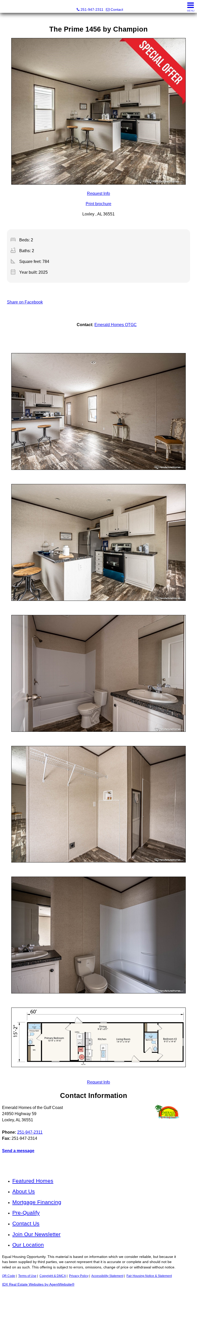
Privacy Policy (78, 1275)
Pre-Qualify (26, 1213)
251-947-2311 (30, 1132)
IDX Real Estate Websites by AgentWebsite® (38, 1284)
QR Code (8, 1275)
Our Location (28, 1245)
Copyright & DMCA (53, 1275)
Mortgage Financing (36, 1202)
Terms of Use (27, 1275)
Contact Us (26, 1223)
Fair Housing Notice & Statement (149, 1275)
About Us (23, 1191)
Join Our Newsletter (36, 1234)
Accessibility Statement (107, 1275)
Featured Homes (32, 1181)
